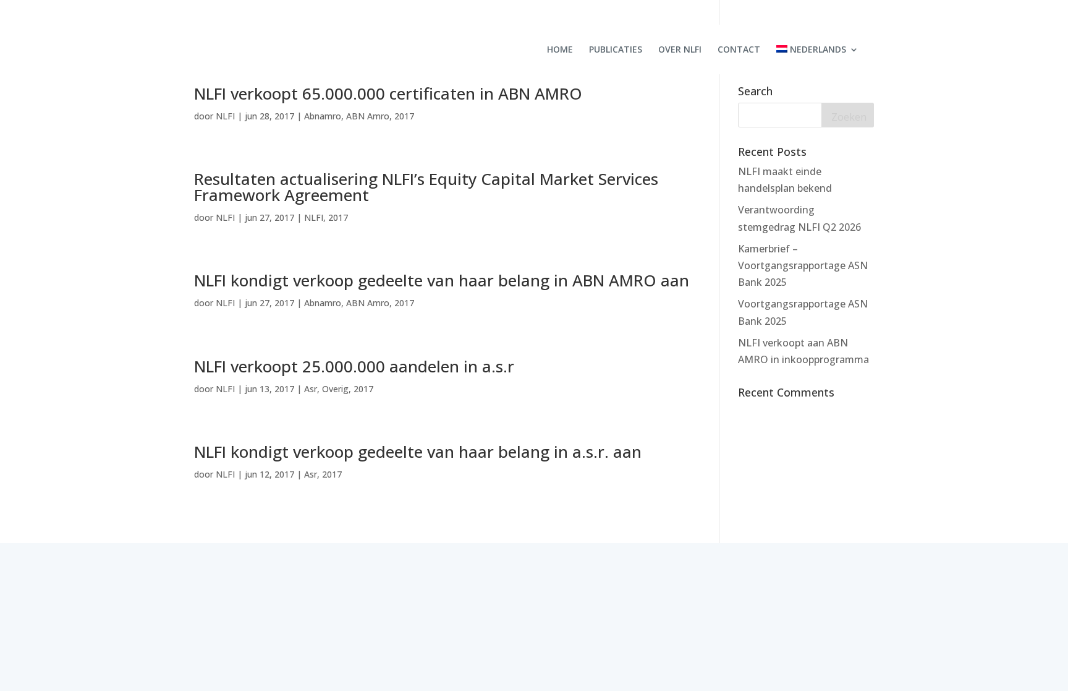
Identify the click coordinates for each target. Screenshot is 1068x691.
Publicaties (615, 50)
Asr (310, 389)
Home (560, 50)
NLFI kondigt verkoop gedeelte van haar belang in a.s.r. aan (418, 451)
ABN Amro (367, 116)
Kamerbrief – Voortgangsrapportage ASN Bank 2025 (803, 265)
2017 (404, 116)
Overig (335, 389)
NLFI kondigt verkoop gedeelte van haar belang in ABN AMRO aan (441, 280)
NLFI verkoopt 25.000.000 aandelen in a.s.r (354, 366)
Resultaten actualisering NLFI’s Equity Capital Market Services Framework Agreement (426, 187)
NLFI (225, 116)
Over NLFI (679, 50)
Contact (739, 50)
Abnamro (322, 116)
